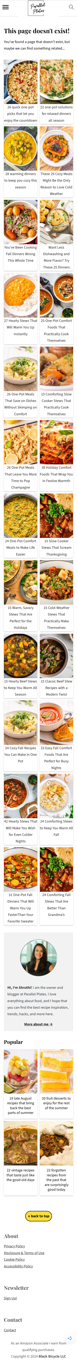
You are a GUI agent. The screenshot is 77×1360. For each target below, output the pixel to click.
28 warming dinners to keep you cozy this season (20, 180)
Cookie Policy (14, 1259)
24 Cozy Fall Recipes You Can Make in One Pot (20, 755)
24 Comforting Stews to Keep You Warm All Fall (56, 828)
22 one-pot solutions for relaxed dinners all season (56, 114)
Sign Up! (10, 1298)
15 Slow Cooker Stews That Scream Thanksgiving (56, 548)
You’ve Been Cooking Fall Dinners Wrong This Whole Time (20, 254)
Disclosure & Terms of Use (24, 1253)
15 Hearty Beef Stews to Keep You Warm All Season (20, 688)
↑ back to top (38, 1216)
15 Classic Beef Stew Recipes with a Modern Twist (56, 688)
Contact (10, 1330)
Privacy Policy (14, 1246)
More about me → (38, 1024)
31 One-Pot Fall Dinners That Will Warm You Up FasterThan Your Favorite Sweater (20, 908)
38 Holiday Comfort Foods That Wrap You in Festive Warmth (56, 474)
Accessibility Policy (18, 1266)
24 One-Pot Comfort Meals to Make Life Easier (20, 548)
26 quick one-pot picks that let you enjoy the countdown (20, 114)
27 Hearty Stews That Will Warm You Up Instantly (20, 327)
